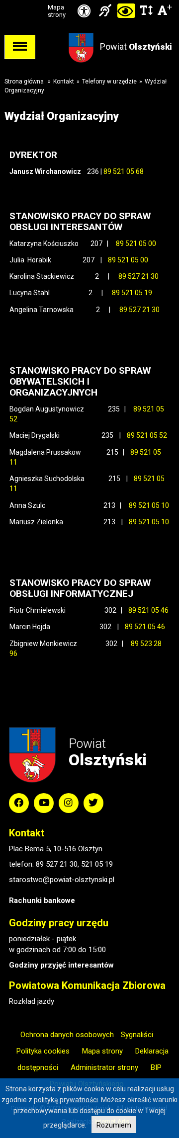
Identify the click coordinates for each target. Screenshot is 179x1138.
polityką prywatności (66, 1100)
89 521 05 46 (148, 610)
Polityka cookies (43, 1051)
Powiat (136, 46)
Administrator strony (104, 1067)
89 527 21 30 (138, 276)
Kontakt (63, 81)
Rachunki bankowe (42, 900)
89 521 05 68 (123, 171)
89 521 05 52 (147, 435)
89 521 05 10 (149, 505)
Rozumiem (113, 1125)
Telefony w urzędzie (109, 81)
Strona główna (24, 81)
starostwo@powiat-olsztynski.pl (61, 879)
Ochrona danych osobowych (67, 1034)
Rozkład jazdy (31, 1001)
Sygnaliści (137, 1034)
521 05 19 (97, 864)
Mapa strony (57, 10)
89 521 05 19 (132, 293)
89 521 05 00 (136, 243)
